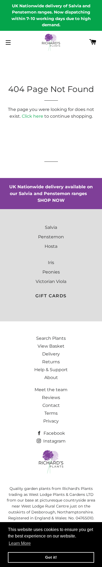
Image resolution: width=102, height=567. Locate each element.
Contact (51, 405)
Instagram (54, 441)
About (51, 377)
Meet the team (51, 389)
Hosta (51, 246)
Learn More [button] (20, 543)
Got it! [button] (51, 557)
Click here (32, 116)
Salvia (51, 227)
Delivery (51, 354)
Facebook (53, 433)
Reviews (51, 397)
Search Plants (51, 338)
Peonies (51, 272)
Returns (51, 361)
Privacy (51, 421)
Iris (51, 262)
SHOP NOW (51, 200)
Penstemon (51, 236)
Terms (51, 413)
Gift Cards (51, 295)
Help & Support (51, 369)
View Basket (51, 346)
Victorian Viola (51, 281)
